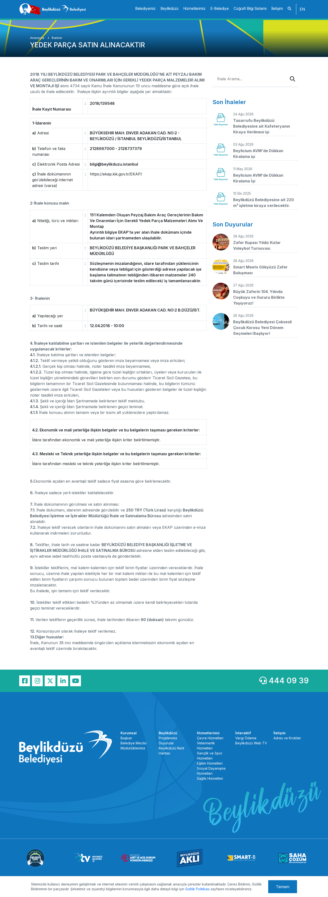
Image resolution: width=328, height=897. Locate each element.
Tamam (282, 886)
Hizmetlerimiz (194, 8)
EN (302, 9)
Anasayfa (37, 38)
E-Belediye (219, 8)
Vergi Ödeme (245, 738)
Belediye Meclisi (133, 743)
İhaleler (57, 38)
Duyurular (166, 743)
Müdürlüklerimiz (133, 748)
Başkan (126, 738)
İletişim (277, 8)
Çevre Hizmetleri (210, 738)
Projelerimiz (168, 738)
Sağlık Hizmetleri (210, 778)
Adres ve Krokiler (287, 738)
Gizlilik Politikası (197, 889)
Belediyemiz (145, 8)
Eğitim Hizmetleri (210, 763)
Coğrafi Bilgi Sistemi (250, 8)
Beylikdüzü (169, 8)
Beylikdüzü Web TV (251, 743)
